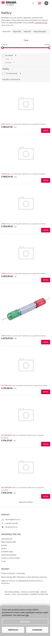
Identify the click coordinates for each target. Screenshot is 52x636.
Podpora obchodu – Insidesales (13, 573)
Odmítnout (13, 629)
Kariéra (4, 548)
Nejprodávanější (40, 31)
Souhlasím (37, 629)
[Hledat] (33, 3)
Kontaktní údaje (7, 551)
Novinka (10, 62)
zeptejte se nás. (41, 22)
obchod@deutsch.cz (13, 519)
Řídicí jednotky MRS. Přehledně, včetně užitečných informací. (24, 577)
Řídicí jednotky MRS (8, 542)
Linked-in (43, 592)
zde (27, 615)
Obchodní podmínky (8, 555)
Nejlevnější (17, 31)
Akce (9, 59)
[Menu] (46, 3)
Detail (46, 130)
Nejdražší (27, 31)
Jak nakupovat (6, 539)
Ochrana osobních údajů (10, 558)
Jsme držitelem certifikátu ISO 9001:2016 (32, 594)
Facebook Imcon (11, 527)
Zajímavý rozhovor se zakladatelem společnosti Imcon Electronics (21, 582)
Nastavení (25, 621)
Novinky (4, 545)
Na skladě (11, 55)
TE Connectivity (13, 73)
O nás (3, 561)
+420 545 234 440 (11, 523)
